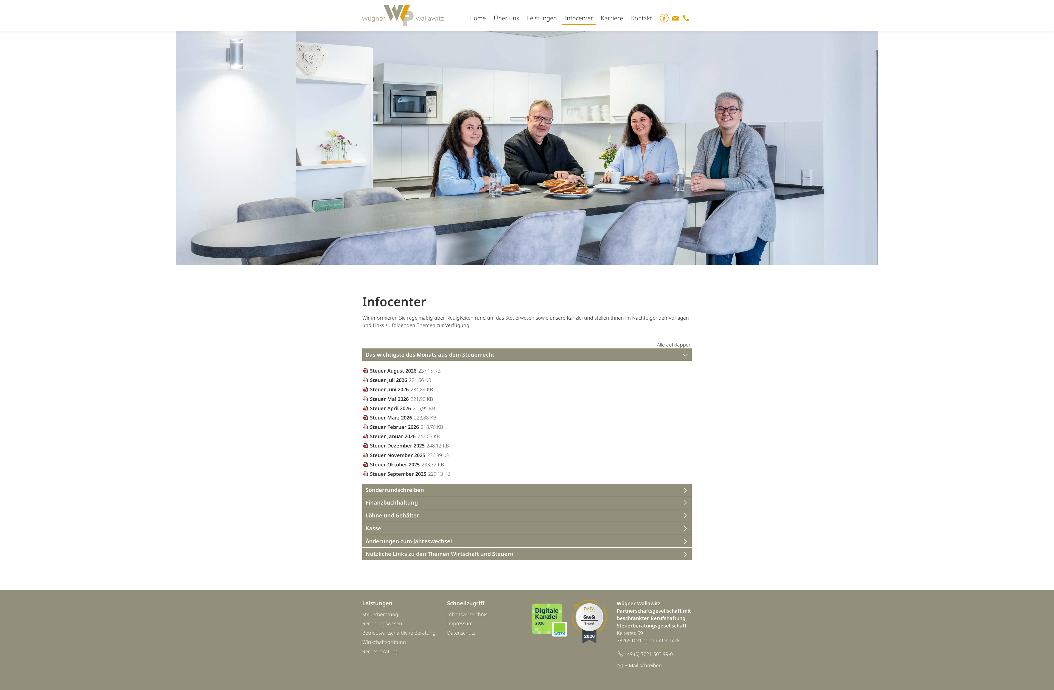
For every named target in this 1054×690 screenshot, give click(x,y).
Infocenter (579, 18)
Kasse (373, 528)
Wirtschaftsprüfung (384, 642)
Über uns (506, 18)
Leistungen (542, 18)
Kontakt (641, 18)
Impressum (460, 623)
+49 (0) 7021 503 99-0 (648, 654)
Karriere (612, 18)
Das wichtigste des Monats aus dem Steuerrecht (430, 354)
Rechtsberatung (380, 651)
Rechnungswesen (382, 623)
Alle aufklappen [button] (674, 344)
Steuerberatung (380, 614)
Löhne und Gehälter (392, 515)
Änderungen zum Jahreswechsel (409, 541)
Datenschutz (461, 632)
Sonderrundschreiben (395, 490)
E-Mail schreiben (643, 665)
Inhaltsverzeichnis (467, 614)
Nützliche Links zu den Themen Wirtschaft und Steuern (440, 553)
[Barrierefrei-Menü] (664, 18)
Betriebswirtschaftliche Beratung (399, 632)
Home (477, 18)
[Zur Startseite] (403, 15)
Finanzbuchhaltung (392, 502)
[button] (675, 18)
